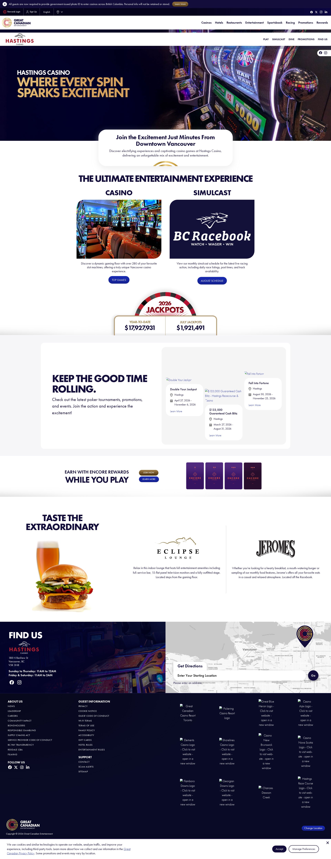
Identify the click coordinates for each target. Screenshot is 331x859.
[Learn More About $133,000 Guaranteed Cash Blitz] (223, 377)
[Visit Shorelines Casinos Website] (227, 751)
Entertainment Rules (91, 749)
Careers (13, 715)
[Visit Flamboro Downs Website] (187, 792)
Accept (279, 849)
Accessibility (86, 735)
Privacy (83, 706)
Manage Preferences (303, 849)
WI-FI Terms (85, 720)
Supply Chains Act (19, 735)
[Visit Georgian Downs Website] (227, 792)
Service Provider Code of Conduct (30, 740)
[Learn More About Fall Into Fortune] (254, 363)
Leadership (14, 711)
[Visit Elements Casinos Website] (187, 751)
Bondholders (16, 725)
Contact (84, 761)
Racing (290, 22)
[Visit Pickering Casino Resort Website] (227, 713)
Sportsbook (274, 22)
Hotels (219, 22)
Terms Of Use (86, 725)
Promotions (305, 22)
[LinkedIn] (326, 12)
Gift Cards (85, 740)
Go (313, 675)
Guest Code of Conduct (93, 715)
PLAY (266, 39)
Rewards (322, 22)
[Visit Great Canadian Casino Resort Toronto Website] (187, 713)
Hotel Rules (85, 744)
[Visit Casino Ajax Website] (305, 713)
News (11, 706)
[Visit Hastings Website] (305, 792)
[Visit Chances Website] (266, 792)
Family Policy (86, 730)
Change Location (313, 828)
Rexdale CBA (15, 749)
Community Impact (20, 720)
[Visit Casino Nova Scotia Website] (305, 751)
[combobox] (59, 12)
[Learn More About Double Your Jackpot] (179, 366)
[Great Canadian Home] (16, 23)
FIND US (322, 39)
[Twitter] (316, 12)
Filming (12, 754)
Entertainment (254, 22)
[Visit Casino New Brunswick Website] (266, 751)
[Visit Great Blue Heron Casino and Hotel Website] (266, 713)
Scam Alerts (86, 766)
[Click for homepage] (19, 39)
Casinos (206, 22)
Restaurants (234, 22)
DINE (291, 39)
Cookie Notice (87, 711)
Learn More (176, 411)
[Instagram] (321, 12)
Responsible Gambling (22, 730)
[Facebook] (311, 12)
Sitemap (83, 771)
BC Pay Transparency (21, 744)
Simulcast (278, 39)
